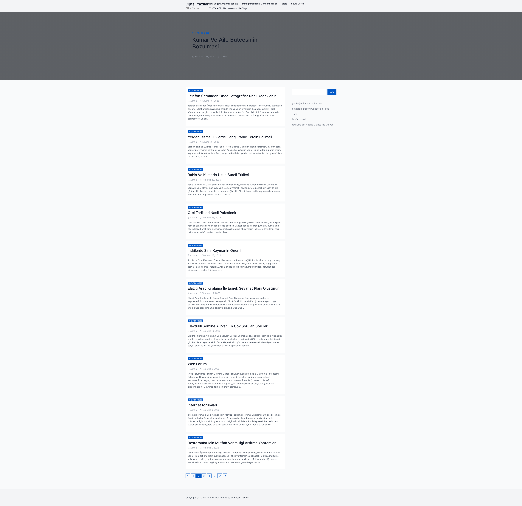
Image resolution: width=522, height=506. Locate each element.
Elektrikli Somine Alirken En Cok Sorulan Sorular (228, 326)
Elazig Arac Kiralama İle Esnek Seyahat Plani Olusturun (233, 288)
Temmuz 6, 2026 (210, 368)
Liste (284, 3)
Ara (332, 92)
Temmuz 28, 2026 (211, 179)
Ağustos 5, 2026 (210, 100)
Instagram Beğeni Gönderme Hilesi (260, 3)
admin (223, 57)
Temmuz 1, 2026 (210, 447)
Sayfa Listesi (297, 3)
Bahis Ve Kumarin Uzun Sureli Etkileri (218, 175)
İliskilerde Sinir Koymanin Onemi (214, 250)
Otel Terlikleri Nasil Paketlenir (212, 213)
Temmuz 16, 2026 (211, 293)
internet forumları (202, 405)
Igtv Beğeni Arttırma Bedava (223, 3)
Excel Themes (241, 497)
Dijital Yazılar (197, 4)
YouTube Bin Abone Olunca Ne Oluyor (228, 8)
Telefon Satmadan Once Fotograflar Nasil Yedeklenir (232, 96)
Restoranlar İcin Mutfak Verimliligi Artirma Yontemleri (232, 443)
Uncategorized (201, 33)
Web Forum (197, 364)
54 (220, 475)
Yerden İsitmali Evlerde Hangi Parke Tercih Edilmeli (230, 137)
